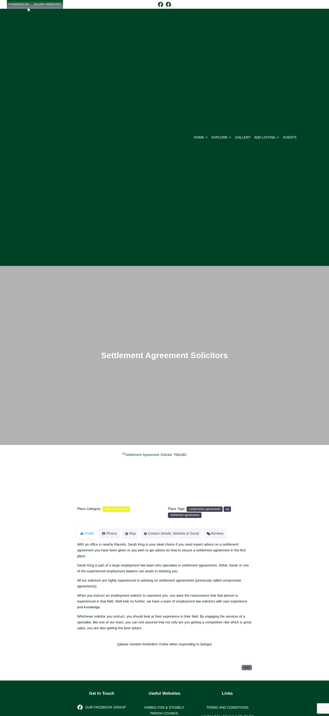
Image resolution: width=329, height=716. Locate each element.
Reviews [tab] (217, 533)
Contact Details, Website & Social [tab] (173, 533)
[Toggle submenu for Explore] (230, 137)
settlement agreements (184, 515)
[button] (35, 4)
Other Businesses (116, 509)
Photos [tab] (111, 533)
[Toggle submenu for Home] (206, 137)
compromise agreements (205, 509)
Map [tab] (132, 533)
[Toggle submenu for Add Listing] (278, 137)
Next (247, 667)
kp (227, 509)
